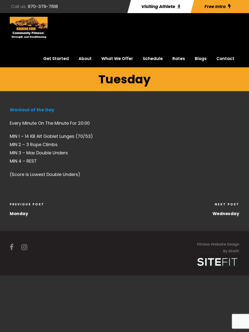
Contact (225, 58)
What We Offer (117, 58)
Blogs (201, 58)
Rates (178, 58)
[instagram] (24, 247)
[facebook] (12, 247)
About (85, 58)
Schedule (153, 58)
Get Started (56, 58)
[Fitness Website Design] (217, 261)
